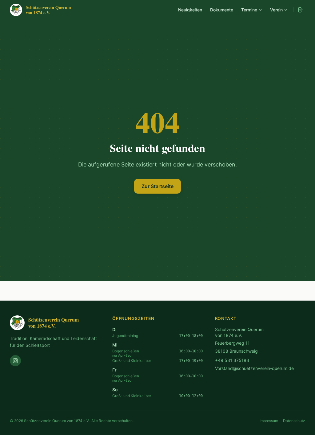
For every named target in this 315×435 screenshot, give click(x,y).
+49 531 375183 (232, 360)
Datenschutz (294, 420)
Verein (276, 9)
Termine (249, 9)
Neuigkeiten (190, 9)
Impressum (269, 420)
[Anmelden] (300, 10)
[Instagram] (15, 360)
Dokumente (221, 9)
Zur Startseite (157, 186)
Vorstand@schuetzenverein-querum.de (254, 368)
